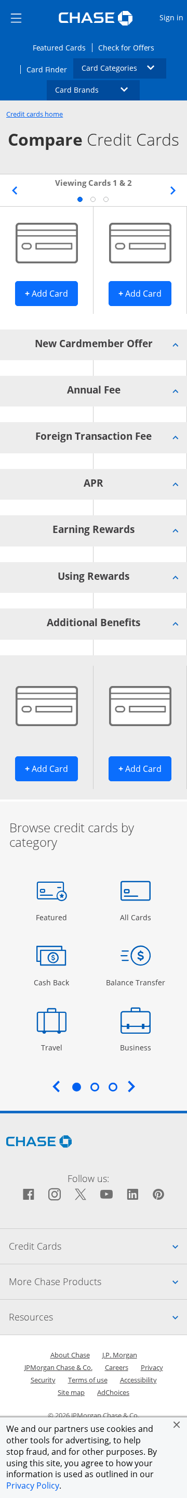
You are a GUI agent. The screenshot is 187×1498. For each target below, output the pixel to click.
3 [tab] (105, 199)
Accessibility (138, 1380)
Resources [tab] (98, 1316)
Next (172, 190)
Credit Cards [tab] (98, 1245)
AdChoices (113, 1392)
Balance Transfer (135, 982)
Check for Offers (129, 47)
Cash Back (52, 982)
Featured (53, 917)
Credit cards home (34, 114)
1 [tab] (79, 199)
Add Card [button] (51, 293)
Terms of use (88, 1380)
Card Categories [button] (124, 67)
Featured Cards (62, 47)
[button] (176, 1424)
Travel (55, 1047)
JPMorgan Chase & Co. (58, 1367)
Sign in (172, 17)
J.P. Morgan (119, 1355)
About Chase (70, 1355)
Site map (71, 1392)
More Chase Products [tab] (98, 1281)
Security (43, 1380)
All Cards (137, 917)
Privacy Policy (32, 1485)
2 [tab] (92, 199)
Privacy (152, 1367)
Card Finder (50, 69)
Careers (116, 1367)
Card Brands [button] (97, 89)
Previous (14, 190)
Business (137, 1047)
